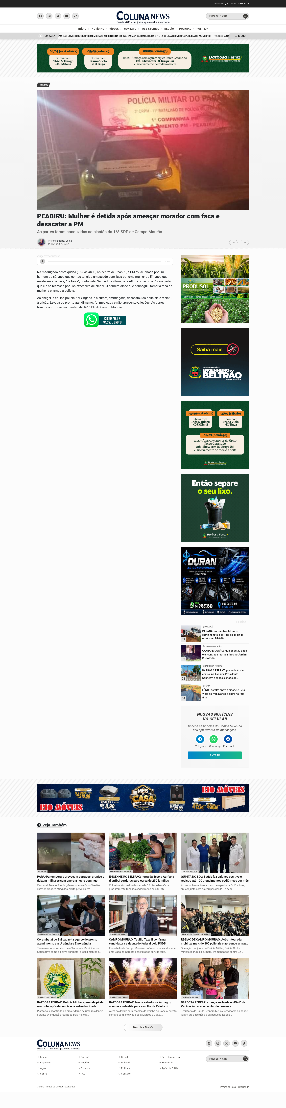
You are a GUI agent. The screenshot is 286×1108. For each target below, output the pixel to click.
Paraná (84, 1057)
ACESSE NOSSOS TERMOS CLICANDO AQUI (68, 1104)
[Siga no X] (58, 16)
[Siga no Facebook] (40, 16)
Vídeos (115, 28)
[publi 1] (215, 507)
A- (233, 242)
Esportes (45, 1062)
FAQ (83, 1073)
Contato (131, 28)
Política (202, 28)
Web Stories (152, 28)
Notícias (99, 28)
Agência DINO (169, 1068)
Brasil (124, 1057)
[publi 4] (215, 580)
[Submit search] (245, 16)
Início (83, 28)
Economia (167, 1062)
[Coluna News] (143, 15)
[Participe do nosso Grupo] (105, 320)
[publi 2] (215, 361)
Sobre (43, 1073)
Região (170, 28)
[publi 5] (215, 288)
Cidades (85, 1068)
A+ (244, 242)
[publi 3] (215, 434)
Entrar (215, 755)
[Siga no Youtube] (66, 16)
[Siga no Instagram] (49, 16)
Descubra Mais (142, 1027)
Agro (43, 1068)
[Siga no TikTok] (75, 16)
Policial (186, 28)
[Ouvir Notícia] (42, 261)
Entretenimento (170, 1057)
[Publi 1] (143, 58)
